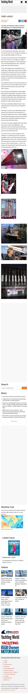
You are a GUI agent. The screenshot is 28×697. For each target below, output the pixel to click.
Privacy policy (4, 690)
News (4, 393)
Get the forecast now (7, 529)
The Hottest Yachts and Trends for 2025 (21, 599)
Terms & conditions (22, 688)
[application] (14, 253)
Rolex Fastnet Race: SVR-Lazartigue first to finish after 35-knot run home (6, 601)
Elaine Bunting (4, 20)
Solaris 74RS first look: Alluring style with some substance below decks (7, 620)
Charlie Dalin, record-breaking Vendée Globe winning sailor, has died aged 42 (14, 399)
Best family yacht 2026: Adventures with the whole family (6, 581)
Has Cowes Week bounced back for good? (13, 396)
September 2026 (8, 557)
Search (24, 388)
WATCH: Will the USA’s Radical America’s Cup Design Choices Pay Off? (20, 620)
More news (14, 421)
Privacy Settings (11, 690)
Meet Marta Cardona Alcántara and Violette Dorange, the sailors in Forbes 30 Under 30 (14, 416)
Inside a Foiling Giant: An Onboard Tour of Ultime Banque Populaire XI (21, 581)
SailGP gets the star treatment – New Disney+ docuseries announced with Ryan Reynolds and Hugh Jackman (13, 411)
